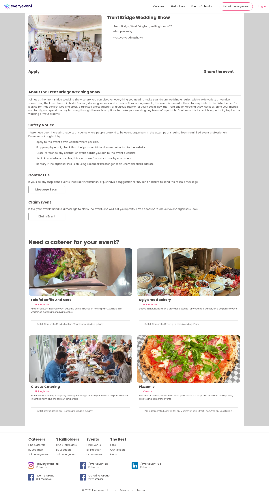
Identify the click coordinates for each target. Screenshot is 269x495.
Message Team (46, 189)
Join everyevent (38, 454)
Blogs (113, 454)
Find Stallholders (66, 445)
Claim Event (46, 216)
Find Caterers (36, 445)
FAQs (113, 445)
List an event (95, 454)
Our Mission (117, 449)
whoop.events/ (122, 31)
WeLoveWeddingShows (128, 37)
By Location (35, 449)
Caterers (158, 6)
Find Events (94, 445)
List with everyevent (236, 6)
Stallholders (178, 6)
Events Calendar (201, 6)
